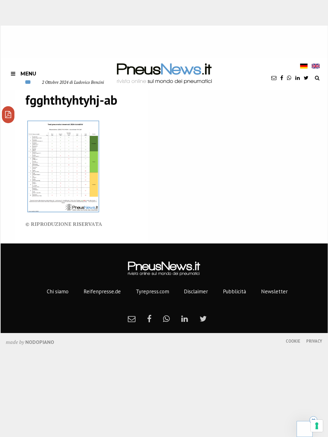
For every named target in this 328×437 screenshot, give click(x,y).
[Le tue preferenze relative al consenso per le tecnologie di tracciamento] (317, 426)
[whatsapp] (289, 77)
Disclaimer (196, 291)
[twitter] (306, 77)
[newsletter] (273, 77)
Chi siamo (58, 291)
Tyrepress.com (152, 291)
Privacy (314, 341)
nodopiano (39, 342)
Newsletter (274, 291)
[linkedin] (297, 77)
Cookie (293, 341)
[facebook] (281, 77)
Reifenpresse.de (102, 291)
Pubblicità (234, 291)
